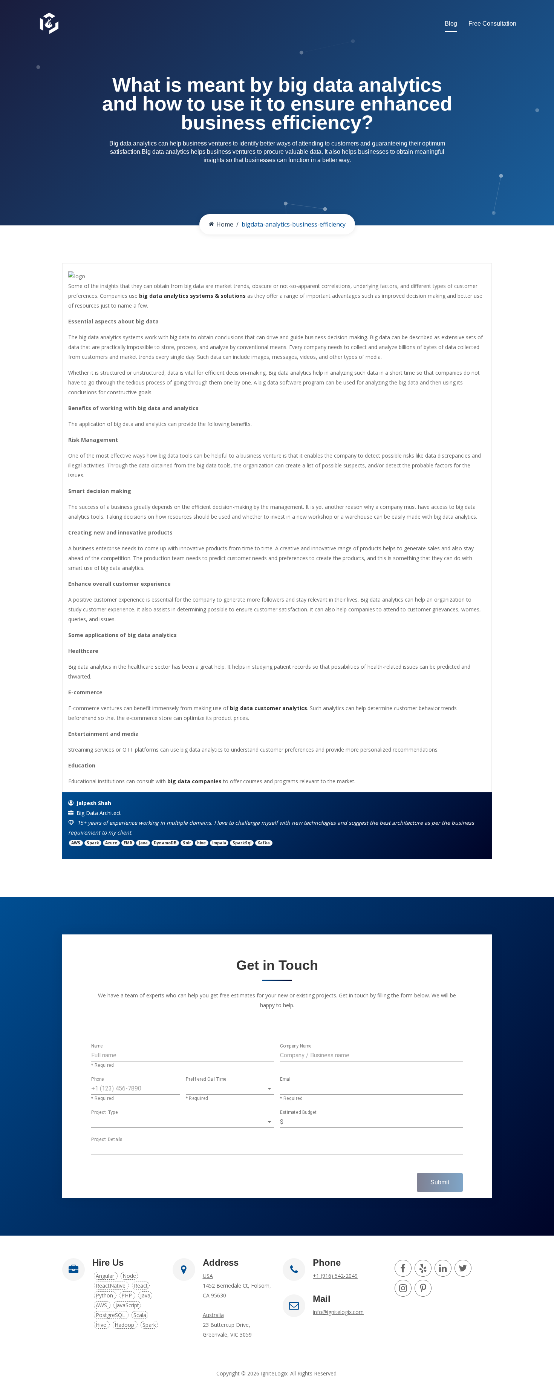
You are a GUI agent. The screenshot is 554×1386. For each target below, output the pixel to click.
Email (285, 1079)
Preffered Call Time (206, 1079)
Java (145, 1295)
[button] (230, 1089)
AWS (102, 1305)
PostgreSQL (111, 1315)
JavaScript (127, 1305)
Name (97, 1046)
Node (129, 1275)
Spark (149, 1324)
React (141, 1285)
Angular (106, 1275)
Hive (102, 1324)
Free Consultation (492, 23)
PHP (127, 1295)
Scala (139, 1315)
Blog (451, 23)
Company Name (296, 1046)
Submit (439, 1182)
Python (105, 1295)
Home (224, 224)
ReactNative (111, 1285)
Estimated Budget (298, 1112)
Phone (97, 1079)
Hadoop (125, 1324)
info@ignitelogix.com (338, 1312)
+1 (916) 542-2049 (335, 1275)
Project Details (106, 1140)
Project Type (104, 1112)
